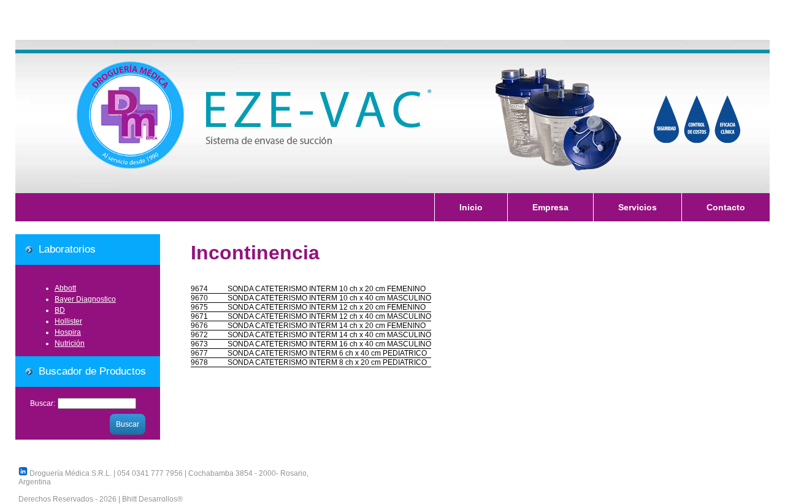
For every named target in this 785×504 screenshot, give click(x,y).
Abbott (65, 288)
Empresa (550, 207)
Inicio (471, 207)
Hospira (68, 332)
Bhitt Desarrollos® (152, 499)
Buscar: (42, 403)
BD (60, 310)
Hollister (68, 321)
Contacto (725, 207)
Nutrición (70, 343)
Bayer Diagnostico (85, 299)
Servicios (637, 207)
